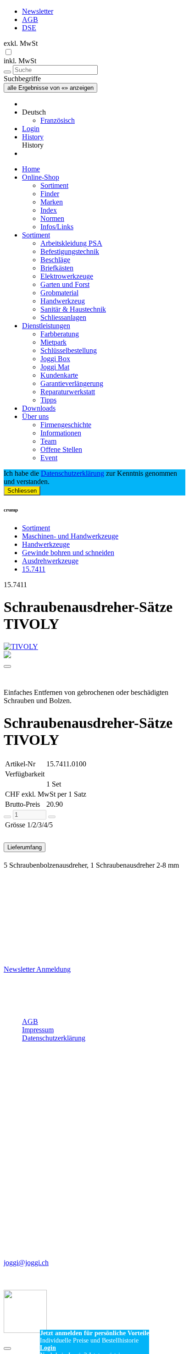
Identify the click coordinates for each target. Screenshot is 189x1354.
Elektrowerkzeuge (66, 276)
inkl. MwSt (20, 61)
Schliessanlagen (63, 317)
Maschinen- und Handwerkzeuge (70, 536)
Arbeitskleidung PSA (71, 243)
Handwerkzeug (62, 301)
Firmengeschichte (65, 425)
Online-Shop (40, 177)
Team (48, 441)
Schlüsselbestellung (68, 350)
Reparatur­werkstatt (67, 392)
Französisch (57, 120)
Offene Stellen (61, 449)
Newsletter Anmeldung (37, 969)
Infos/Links (56, 227)
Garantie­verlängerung (71, 383)
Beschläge (55, 260)
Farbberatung (59, 334)
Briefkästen (56, 268)
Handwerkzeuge (46, 544)
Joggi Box (55, 359)
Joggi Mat (54, 367)
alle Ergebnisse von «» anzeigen (50, 87)
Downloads (39, 408)
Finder (49, 194)
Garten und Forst (64, 284)
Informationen (60, 433)
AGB (30, 19)
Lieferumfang (24, 847)
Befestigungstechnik (69, 251)
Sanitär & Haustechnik (73, 309)
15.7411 (33, 569)
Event (48, 458)
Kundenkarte (59, 375)
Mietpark (53, 342)
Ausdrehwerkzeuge (50, 561)
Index (48, 210)
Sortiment (54, 185)
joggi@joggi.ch (26, 1262)
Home (31, 169)
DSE (29, 28)
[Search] (7, 72)
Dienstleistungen (46, 326)
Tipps (48, 400)
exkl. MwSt (21, 43)
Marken (51, 202)
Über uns (35, 416)
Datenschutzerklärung (72, 473)
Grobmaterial (59, 293)
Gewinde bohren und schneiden (68, 552)
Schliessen (22, 490)
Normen (52, 218)
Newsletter (37, 11)
